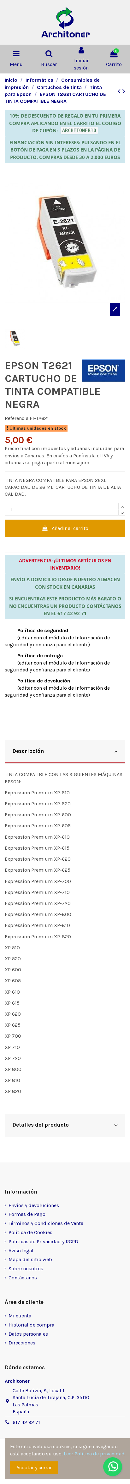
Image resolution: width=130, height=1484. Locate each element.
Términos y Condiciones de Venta (46, 1223)
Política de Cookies (30, 1232)
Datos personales (28, 1334)
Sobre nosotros (26, 1269)
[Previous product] (120, 91)
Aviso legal (21, 1251)
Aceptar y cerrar (34, 1467)
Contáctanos (23, 1278)
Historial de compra (31, 1325)
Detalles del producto (40, 1125)
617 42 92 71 (26, 1422)
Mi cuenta (20, 1316)
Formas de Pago (27, 1214)
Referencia (16, 418)
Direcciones (22, 1343)
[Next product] (123, 91)
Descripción (28, 751)
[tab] (65, 752)
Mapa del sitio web (30, 1259)
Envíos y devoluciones (34, 1205)
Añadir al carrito (70, 528)
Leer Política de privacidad (94, 1454)
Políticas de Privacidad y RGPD (43, 1241)
